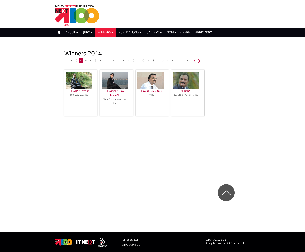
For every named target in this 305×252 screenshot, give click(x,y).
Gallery (153, 32)
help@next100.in (131, 245)
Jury (87, 32)
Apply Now (203, 32)
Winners (105, 32)
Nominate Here (178, 32)
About (71, 32)
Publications (129, 32)
